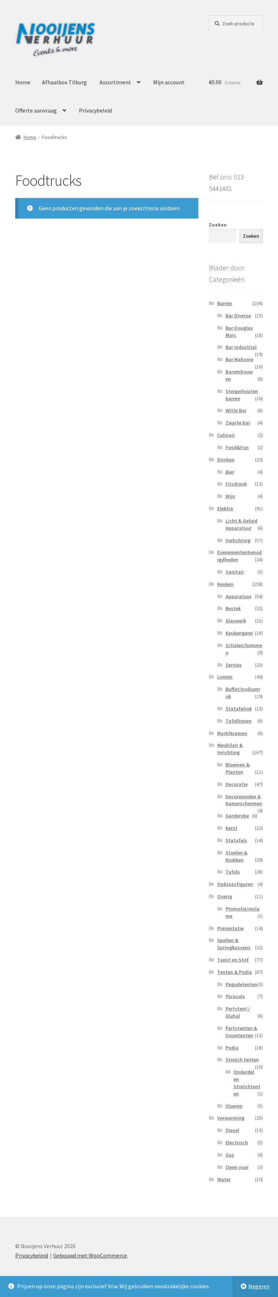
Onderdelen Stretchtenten (246, 1083)
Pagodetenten (241, 984)
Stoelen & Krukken (237, 856)
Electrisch (237, 1142)
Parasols (235, 996)
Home (22, 82)
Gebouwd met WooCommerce (90, 1255)
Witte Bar (236, 410)
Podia (232, 1047)
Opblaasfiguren (235, 884)
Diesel (232, 1130)
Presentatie (230, 928)
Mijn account (169, 82)
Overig (224, 896)
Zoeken (218, 224)
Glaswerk (236, 620)
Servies (234, 665)
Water (224, 1179)
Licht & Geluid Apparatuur (241, 524)
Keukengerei (239, 633)
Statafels (236, 840)
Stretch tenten (242, 1059)
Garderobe (237, 815)
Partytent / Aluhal (238, 1012)
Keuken (225, 584)
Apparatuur (239, 596)
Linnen (224, 676)
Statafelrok (239, 708)
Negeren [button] (259, 1286)
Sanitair (235, 572)
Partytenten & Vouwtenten (241, 1032)
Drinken (226, 459)
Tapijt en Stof (233, 959)
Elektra (225, 508)
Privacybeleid (95, 110)
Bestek (233, 608)
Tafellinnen (239, 721)
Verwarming (230, 1118)
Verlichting (238, 540)
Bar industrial (241, 347)
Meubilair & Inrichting (230, 749)
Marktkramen (232, 733)
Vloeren (234, 1106)
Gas (230, 1155)
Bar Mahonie (239, 359)
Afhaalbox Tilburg (64, 82)
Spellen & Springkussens (233, 944)
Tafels (233, 872)
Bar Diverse (238, 315)
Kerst (231, 828)
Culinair (226, 435)
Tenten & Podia (234, 972)
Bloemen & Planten (238, 768)
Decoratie (237, 784)
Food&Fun (237, 447)
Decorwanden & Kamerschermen (244, 800)
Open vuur (237, 1167)
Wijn (230, 496)
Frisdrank (236, 484)
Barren (224, 303)
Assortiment (115, 82)
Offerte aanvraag (36, 110)
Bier (230, 472)
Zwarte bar (238, 422)
